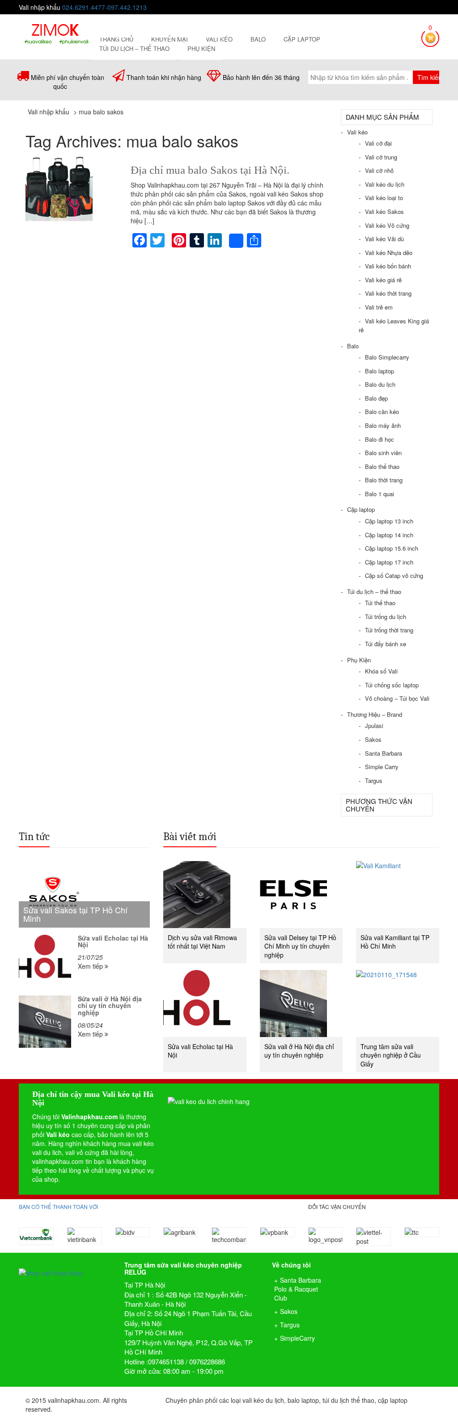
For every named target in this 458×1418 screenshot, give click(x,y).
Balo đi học (379, 439)
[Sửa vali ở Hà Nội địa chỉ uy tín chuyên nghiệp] (45, 1022)
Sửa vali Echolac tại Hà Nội (113, 941)
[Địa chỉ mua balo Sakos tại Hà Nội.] (71, 187)
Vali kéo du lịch (384, 184)
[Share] (236, 241)
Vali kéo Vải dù (384, 238)
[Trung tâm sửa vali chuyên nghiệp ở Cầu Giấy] (397, 1003)
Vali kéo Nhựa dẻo (388, 252)
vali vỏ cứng (82, 1152)
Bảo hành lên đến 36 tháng (261, 77)
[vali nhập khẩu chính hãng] (65, 1265)
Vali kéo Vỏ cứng (387, 225)
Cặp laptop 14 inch (389, 535)
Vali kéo (357, 132)
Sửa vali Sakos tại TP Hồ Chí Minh (75, 914)
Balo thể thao (382, 466)
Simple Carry (382, 766)
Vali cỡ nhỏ (379, 170)
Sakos (373, 739)
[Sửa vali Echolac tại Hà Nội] (45, 961)
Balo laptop (379, 371)
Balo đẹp (376, 398)
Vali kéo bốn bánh (388, 266)
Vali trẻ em (379, 307)
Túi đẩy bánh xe (385, 644)
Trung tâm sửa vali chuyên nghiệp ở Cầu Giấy (390, 1055)
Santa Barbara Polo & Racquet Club (297, 1289)
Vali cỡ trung (381, 157)
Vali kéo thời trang (388, 293)
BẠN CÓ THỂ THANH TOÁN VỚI (58, 1206)
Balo (258, 39)
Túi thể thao (380, 602)
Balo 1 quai (379, 493)
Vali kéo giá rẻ (383, 280)
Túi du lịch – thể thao (134, 48)
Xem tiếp (91, 966)
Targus (373, 780)
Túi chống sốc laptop (392, 685)
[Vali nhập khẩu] (56, 32)
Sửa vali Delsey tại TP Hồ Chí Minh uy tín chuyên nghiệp (300, 946)
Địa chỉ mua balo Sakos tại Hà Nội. (210, 170)
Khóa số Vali (381, 671)
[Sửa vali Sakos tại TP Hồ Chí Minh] (84, 894)
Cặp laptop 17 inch (389, 562)
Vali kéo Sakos (384, 211)
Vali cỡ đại (378, 143)
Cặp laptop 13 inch (389, 521)
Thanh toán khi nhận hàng (164, 77)
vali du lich (47, 1152)
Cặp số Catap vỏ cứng (394, 575)
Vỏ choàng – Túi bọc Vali (397, 698)
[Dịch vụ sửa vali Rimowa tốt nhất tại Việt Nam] (204, 894)
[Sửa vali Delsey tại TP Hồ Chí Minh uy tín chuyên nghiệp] (301, 894)
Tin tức (34, 836)
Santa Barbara (383, 753)
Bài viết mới (189, 836)
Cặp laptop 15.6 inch (391, 548)
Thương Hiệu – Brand (374, 714)
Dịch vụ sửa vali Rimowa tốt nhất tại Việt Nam (202, 942)
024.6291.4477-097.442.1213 (104, 7)
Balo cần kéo (382, 411)
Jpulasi (374, 725)
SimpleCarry (297, 1338)
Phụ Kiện (201, 48)
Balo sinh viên (383, 452)
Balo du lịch (380, 384)
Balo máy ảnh (383, 425)
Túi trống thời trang (389, 630)
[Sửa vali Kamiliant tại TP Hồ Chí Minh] (397, 894)
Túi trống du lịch (385, 616)
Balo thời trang (384, 480)
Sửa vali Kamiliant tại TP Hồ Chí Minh (394, 942)
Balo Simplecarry (387, 357)
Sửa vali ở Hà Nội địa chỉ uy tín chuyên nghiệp (110, 1005)
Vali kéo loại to (384, 197)
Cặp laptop (302, 39)
